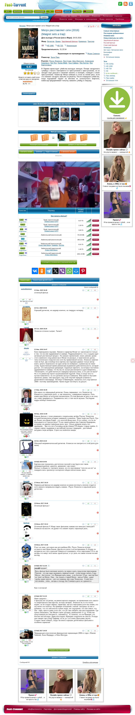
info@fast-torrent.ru (35, 709)
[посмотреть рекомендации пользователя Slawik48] (25, 499)
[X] (55, 271)
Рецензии (96, 16)
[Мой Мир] (76, 271)
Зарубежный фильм (111, 40)
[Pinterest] (83, 271)
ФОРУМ (67, 11)
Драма (58, 41)
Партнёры (48, 709)
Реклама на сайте (93, 709)
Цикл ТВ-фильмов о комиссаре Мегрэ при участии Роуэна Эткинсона (59, 104)
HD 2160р (119, 64)
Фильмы (117, 26)
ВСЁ (7, 11)
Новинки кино (109, 36)
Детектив (50, 41)
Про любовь (119, 76)
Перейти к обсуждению (90, 662)
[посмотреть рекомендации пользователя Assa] (25, 582)
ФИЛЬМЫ (17, 11)
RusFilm (61, 245)
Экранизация (72, 46)
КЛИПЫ (89, 11)
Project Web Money (45, 245)
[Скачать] (95, 221)
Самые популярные (111, 31)
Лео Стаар (67, 61)
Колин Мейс (62, 63)
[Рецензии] (26, 409)
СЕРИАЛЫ (28, 11)
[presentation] (26, 151)
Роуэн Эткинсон (55, 61)
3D (119, 71)
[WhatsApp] (69, 271)
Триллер (91, 41)
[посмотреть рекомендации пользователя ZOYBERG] (25, 324)
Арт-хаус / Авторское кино (113, 50)
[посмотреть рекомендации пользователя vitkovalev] (24, 409)
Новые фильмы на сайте (113, 38)
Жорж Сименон (94, 54)
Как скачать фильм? (59, 216)
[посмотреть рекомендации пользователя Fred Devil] (24, 436)
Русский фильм (109, 43)
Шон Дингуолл (78, 61)
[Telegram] (48, 271)
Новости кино (66, 19)
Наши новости (106, 19)
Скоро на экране (69, 16)
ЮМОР (58, 11)
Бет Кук (53, 63)
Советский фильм (110, 45)
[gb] (42, 46)
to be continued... (119, 73)
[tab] (26, 151)
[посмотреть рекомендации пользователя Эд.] (25, 561)
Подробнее (22, 222)
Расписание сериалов (112, 16)
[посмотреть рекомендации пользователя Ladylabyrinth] (25, 457)
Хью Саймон (73, 63)
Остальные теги (112, 80)
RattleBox (55, 245)
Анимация (107, 48)
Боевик (106, 55)
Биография (108, 52)
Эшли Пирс (55, 57)
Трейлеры (120, 19)
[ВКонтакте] (35, 271)
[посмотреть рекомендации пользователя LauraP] (25, 345)
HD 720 (119, 69)
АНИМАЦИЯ (39, 11)
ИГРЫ (78, 11)
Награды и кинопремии (86, 19)
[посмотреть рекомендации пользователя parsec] (25, 646)
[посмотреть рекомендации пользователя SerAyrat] (25, 540)
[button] (28, 93)
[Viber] (62, 271)
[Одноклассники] (42, 271)
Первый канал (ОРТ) (51, 221)
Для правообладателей (63, 709)
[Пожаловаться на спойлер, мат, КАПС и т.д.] (98, 300)
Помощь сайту (79, 709)
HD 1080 (119, 66)
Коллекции (84, 16)
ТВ (50, 11)
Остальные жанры (113, 57)
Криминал (82, 41)
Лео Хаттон (84, 63)
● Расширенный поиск (40, 20)
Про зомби (119, 78)
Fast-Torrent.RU (18, 4)
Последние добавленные (114, 33)
